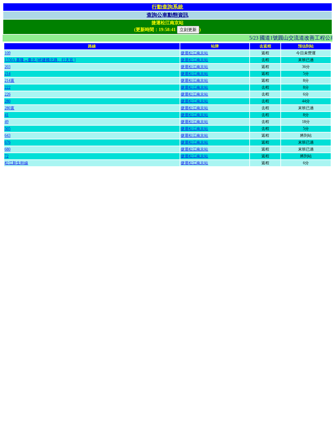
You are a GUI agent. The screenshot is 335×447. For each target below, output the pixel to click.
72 (7, 156)
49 (7, 121)
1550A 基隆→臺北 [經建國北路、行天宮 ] (40, 60)
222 (7, 87)
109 (7, 53)
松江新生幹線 (16, 163)
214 (7, 73)
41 (7, 115)
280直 (9, 108)
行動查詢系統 (167, 6)
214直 (9, 80)
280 (7, 101)
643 (7, 135)
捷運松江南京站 (194, 53)
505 (7, 128)
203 (7, 66)
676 (7, 142)
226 (7, 94)
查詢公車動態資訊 (167, 15)
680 (7, 149)
